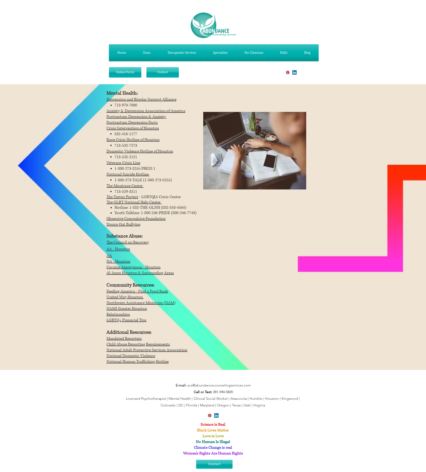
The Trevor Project (122, 197)
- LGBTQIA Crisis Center (159, 197)
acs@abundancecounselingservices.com (219, 385)
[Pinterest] (288, 72)
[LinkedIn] (294, 72)
